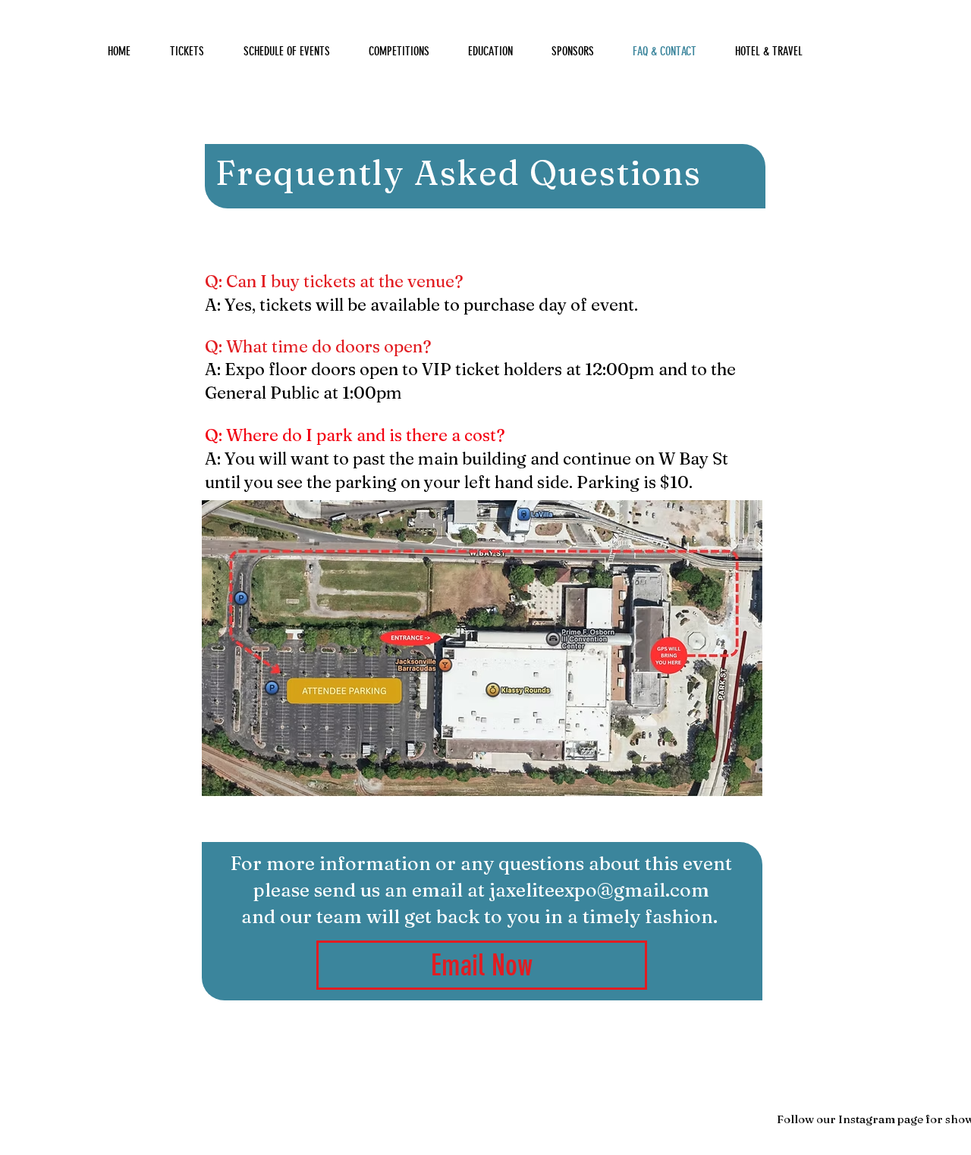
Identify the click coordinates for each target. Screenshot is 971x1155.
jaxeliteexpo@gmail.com (599, 889)
